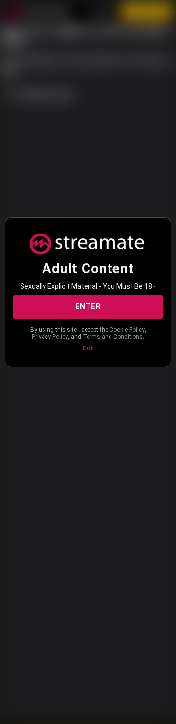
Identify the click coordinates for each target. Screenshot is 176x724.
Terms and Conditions (113, 336)
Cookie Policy (127, 329)
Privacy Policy (50, 336)
